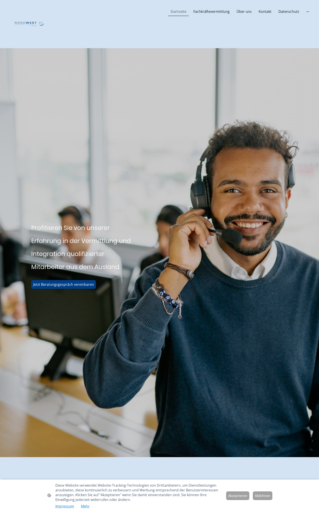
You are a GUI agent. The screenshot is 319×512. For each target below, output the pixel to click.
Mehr (85, 506)
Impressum (64, 506)
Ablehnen (262, 495)
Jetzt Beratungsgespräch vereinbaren (63, 284)
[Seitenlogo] (29, 24)
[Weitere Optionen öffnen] (307, 11)
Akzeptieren (237, 495)
